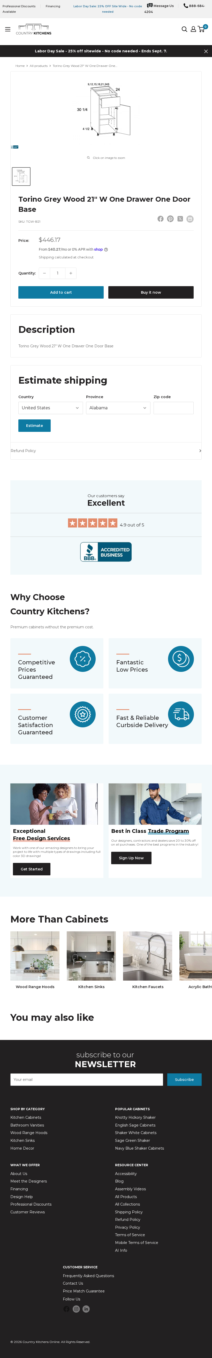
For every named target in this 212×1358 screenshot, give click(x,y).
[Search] (184, 29)
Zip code (162, 397)
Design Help (21, 1196)
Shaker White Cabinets (135, 1132)
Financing (19, 1189)
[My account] (193, 29)
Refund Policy (23, 450)
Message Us (163, 6)
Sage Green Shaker (132, 1140)
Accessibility (126, 1173)
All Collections (127, 1204)
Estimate (34, 425)
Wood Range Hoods (28, 1132)
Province (94, 397)
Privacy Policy (127, 1227)
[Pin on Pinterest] (170, 219)
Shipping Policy (129, 1212)
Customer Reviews (27, 1212)
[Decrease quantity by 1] (44, 273)
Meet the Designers (28, 1181)
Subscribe (184, 1079)
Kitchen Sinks (22, 1140)
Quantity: (27, 273)
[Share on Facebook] (160, 219)
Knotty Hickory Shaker (135, 1117)
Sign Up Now (131, 858)
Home (20, 66)
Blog (119, 1181)
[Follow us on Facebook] (66, 1310)
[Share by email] (190, 218)
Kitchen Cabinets (25, 1117)
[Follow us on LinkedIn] (86, 1309)
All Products (126, 1196)
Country (26, 397)
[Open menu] (7, 29)
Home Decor (22, 1148)
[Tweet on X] (180, 219)
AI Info (121, 1250)
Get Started (32, 869)
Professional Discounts (19, 6)
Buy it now (151, 292)
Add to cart (61, 292)
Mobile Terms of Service (136, 1242)
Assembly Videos (130, 1189)
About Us (18, 1173)
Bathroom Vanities (27, 1125)
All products (39, 66)
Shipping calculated (55, 257)
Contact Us (73, 1283)
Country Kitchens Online (40, 1342)
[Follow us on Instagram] (76, 1309)
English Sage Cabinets (135, 1125)
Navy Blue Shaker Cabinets (139, 1148)
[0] (201, 29)
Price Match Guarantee (84, 1291)
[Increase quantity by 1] (70, 273)
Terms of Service (130, 1235)
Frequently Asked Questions (88, 1275)
